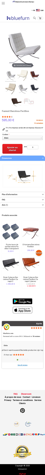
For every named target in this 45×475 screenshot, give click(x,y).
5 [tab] (27, 360)
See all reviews (23, 365)
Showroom (26, 394)
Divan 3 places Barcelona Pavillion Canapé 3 (11, 279)
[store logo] (18, 18)
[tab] (22, 158)
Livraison (36, 397)
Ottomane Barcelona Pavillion (30, 246)
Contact (26, 397)
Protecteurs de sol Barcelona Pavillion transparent (11, 247)
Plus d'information (9, 194)
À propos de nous (13, 397)
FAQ (3, 200)
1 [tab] (17, 360)
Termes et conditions (23, 400)
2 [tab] (20, 360)
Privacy (7, 400)
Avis (4, 205)
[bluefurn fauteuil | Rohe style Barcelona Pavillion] (22, 75)
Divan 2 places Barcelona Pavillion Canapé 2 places (31, 279)
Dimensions (7, 158)
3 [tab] (22, 360)
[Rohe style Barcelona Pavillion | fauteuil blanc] (10, 75)
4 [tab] (25, 360)
